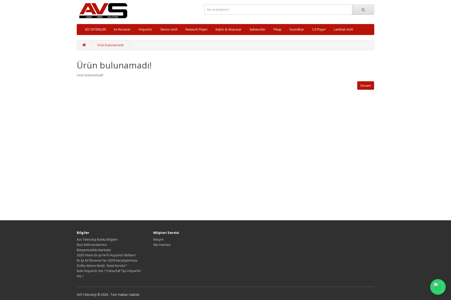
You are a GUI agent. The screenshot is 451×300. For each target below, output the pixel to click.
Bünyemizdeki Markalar (94, 250)
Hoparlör (145, 29)
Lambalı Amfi (343, 29)
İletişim (158, 239)
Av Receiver (122, 29)
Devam (365, 85)
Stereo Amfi (168, 29)
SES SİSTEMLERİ (95, 29)
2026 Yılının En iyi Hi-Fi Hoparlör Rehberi (106, 255)
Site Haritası (162, 245)
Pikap (278, 29)
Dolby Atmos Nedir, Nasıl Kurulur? (102, 265)
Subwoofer (258, 29)
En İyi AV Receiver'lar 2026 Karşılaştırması (107, 260)
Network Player (196, 29)
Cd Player (319, 29)
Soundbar (296, 29)
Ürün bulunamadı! (110, 45)
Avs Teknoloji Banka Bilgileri (97, 239)
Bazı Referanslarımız (92, 245)
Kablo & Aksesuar (229, 29)
